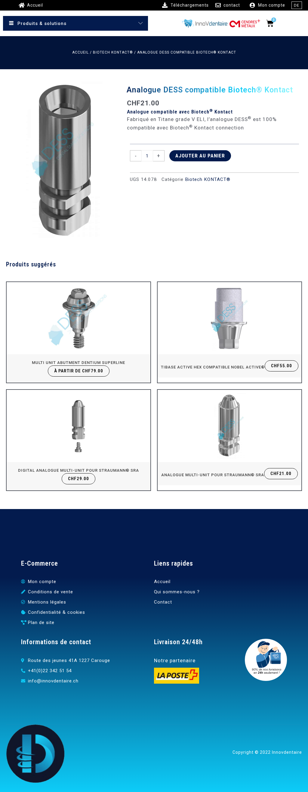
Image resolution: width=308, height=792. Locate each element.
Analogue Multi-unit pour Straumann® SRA (212, 475)
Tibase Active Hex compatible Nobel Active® (213, 367)
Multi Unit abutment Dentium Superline (78, 362)
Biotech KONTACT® (113, 52)
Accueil (80, 52)
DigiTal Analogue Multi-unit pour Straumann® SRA (78, 470)
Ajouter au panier (200, 156)
